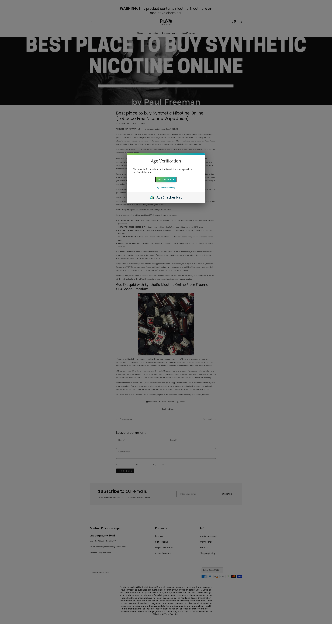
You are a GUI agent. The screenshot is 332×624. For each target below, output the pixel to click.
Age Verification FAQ (166, 187)
